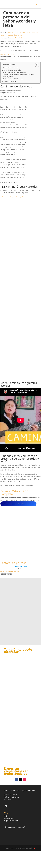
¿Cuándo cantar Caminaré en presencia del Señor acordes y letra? (18, 76)
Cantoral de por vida (9, 81)
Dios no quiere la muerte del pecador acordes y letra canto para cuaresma (20, 683)
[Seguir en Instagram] (24, 779)
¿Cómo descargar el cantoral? (14, 827)
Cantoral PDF (8, 818)
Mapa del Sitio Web (11, 821)
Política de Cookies (10, 795)
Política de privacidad (11, 797)
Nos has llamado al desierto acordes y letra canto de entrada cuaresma (19, 718)
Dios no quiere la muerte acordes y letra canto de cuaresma (20, 753)
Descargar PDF (20, 197)
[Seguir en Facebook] (16, 779)
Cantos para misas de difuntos (11, 35)
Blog (5, 816)
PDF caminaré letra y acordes (12, 70)
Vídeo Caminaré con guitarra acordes (14, 72)
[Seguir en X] (20, 779)
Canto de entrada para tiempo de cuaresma (22, 32)
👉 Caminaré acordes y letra (8, 197)
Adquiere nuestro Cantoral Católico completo (18, 504)
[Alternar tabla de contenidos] (36, 65)
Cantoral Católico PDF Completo (13, 79)
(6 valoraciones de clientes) (9, 571)
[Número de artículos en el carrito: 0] (6, 806)
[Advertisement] (20, 289)
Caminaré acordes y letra (10, 68)
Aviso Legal (8, 799)
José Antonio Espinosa (19, 38)
